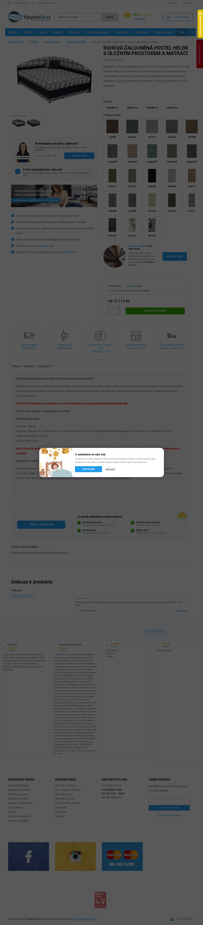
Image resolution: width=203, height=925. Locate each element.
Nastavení (110, 469)
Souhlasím (88, 469)
